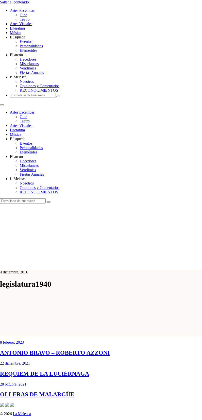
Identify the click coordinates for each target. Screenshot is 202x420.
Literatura (17, 28)
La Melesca (22, 414)
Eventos (26, 41)
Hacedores (28, 59)
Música (15, 33)
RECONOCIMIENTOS (39, 90)
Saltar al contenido (14, 2)
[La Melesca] (98, 264)
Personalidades (31, 46)
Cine (23, 15)
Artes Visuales (21, 24)
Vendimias (28, 68)
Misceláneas (29, 64)
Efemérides (28, 50)
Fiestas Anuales (32, 72)
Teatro (25, 19)
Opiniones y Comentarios (39, 86)
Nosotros (27, 81)
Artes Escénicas (22, 10)
